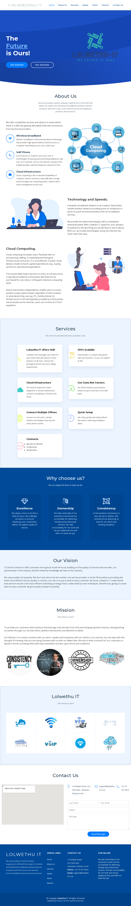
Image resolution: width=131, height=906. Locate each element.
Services (74, 5)
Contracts (32, 439)
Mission (105, 5)
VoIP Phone (23, 152)
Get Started (16, 65)
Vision (95, 5)
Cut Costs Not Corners (91, 382)
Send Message (98, 834)
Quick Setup (85, 412)
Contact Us (118, 5)
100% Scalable (86, 349)
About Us (62, 5)
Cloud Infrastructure (28, 171)
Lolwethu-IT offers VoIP (40, 349)
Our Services (42, 65)
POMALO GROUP (63, 901)
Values (85, 5)
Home (51, 5)
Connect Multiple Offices (41, 412)
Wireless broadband (28, 135)
